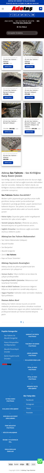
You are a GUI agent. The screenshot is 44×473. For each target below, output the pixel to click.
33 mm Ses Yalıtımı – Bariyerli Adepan (32, 91)
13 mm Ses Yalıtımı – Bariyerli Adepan (10, 91)
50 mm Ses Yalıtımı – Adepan (10, 156)
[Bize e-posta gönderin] (25, 15)
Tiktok (28, 408)
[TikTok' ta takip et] (18, 15)
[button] (3, 8)
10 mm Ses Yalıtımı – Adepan (10, 60)
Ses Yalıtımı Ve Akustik (24, 21)
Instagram (30, 404)
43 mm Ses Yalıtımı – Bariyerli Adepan (10, 122)
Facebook (29, 400)
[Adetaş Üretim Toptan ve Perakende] (22, 8)
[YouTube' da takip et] (33, 15)
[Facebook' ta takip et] (11, 15)
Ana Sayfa (9, 21)
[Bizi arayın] (29, 15)
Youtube (29, 412)
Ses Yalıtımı (16, 172)
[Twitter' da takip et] (22, 15)
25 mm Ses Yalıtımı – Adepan (32, 60)
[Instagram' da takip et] (14, 15)
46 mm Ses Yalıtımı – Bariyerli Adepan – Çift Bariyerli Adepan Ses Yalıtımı (32, 124)
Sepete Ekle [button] (8, 66)
